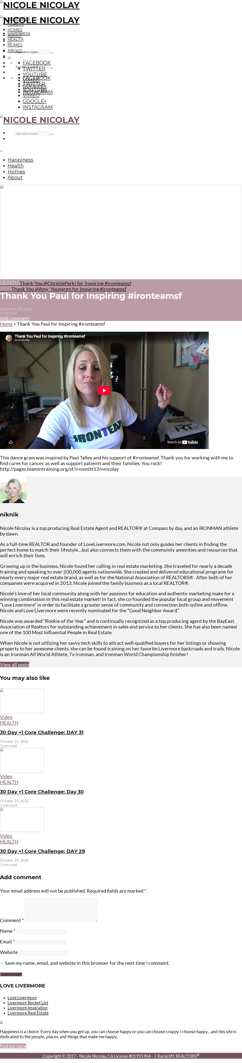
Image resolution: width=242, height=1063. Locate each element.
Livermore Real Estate (28, 1012)
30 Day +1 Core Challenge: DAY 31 (42, 732)
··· (9, 56)
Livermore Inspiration (27, 1007)
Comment (12, 920)
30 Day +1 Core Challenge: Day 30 (42, 792)
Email (7, 941)
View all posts (14, 664)
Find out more (13, 1046)
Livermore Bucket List (28, 1002)
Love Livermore (22, 997)
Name (8, 931)
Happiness (19, 33)
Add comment (14, 318)
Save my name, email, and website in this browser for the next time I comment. (87, 963)
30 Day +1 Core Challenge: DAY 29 (42, 851)
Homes (15, 29)
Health (15, 39)
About (15, 50)
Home (6, 324)
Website (9, 952)
